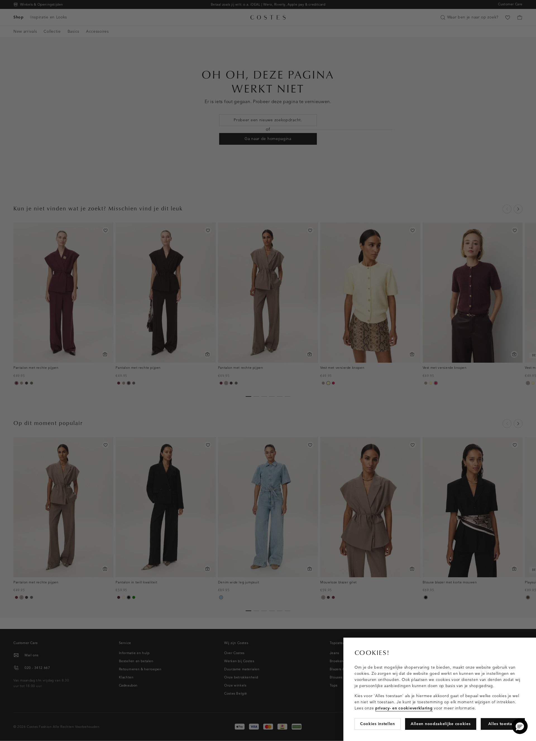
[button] (520, 726)
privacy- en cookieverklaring (404, 708)
